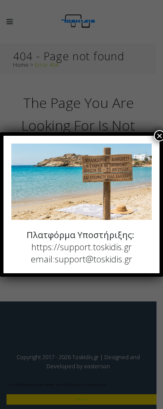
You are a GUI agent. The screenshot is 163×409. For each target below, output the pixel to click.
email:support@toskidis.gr (81, 259)
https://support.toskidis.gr (81, 247)
